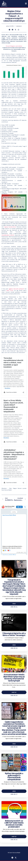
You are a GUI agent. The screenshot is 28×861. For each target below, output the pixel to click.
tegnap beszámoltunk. (10, 227)
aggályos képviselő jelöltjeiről (16, 289)
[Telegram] (12, 858)
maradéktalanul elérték (8, 235)
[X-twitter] (15, 858)
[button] (9, 29)
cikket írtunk (9, 290)
